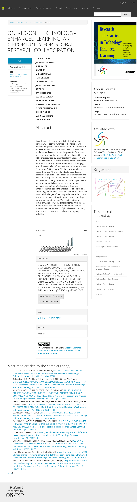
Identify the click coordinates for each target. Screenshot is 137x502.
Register (123, 2)
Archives (85, 8)
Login (133, 2)
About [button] (11, 8)
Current (59, 8)
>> (17, 473)
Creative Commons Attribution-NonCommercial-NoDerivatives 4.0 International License (60, 350)
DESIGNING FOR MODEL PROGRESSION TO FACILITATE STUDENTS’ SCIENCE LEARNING (46, 414)
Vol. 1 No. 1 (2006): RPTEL (34, 22)
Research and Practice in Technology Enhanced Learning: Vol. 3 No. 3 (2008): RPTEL (49, 408)
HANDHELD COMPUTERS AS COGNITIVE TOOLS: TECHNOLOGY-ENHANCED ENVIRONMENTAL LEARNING (49, 405)
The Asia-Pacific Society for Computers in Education (109, 156)
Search (126, 14)
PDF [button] (19, 61)
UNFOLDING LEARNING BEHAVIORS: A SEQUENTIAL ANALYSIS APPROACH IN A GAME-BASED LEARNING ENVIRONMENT (49, 383)
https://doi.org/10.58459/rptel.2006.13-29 (19, 75)
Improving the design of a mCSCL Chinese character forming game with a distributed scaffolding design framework (50, 453)
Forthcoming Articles (44, 8)
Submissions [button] (98, 8)
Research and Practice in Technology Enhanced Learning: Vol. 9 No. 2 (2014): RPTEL (50, 417)
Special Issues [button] (71, 8)
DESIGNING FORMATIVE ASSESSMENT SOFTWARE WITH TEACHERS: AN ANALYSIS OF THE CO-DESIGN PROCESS (48, 443)
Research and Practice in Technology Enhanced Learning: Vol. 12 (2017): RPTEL (50, 457)
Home (12, 22)
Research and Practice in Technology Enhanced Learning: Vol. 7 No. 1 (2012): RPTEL (49, 386)
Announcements (25, 8)
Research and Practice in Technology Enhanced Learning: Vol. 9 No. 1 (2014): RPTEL (46, 375)
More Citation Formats (50, 296)
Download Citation (48, 301)
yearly (85, 255)
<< (9, 473)
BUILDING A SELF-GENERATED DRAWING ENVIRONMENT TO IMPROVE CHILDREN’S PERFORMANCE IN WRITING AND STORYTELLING (50, 424)
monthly (76, 255)
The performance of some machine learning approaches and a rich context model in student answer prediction (50, 463)
